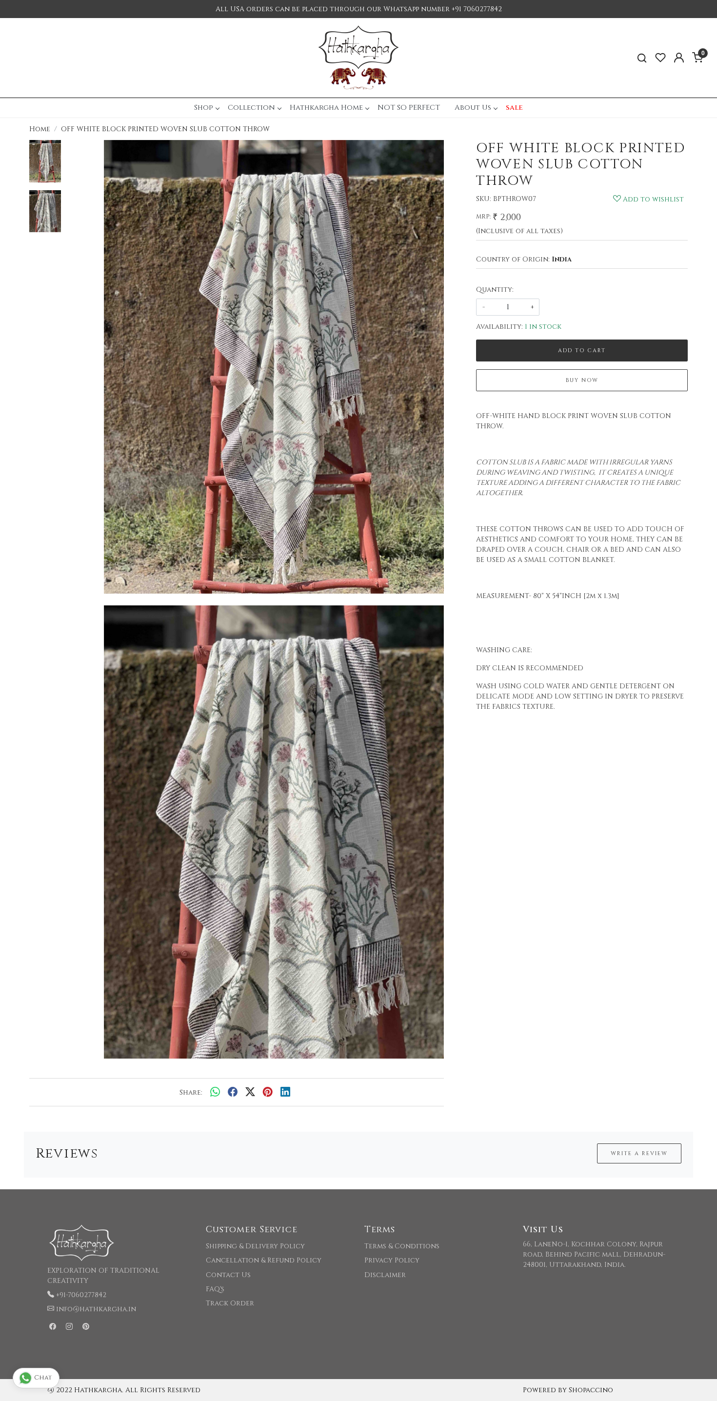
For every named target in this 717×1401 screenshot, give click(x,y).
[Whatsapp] (215, 1092)
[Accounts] (679, 57)
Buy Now (582, 380)
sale (514, 107)
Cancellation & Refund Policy (263, 1260)
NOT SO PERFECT (409, 107)
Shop (203, 107)
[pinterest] (268, 1092)
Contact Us (228, 1275)
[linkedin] (285, 1092)
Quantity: (495, 289)
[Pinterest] (85, 1327)
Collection (251, 107)
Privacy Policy (391, 1260)
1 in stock (543, 326)
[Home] (358, 58)
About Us (473, 107)
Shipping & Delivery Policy (255, 1246)
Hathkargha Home (326, 107)
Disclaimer (385, 1275)
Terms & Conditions (401, 1246)
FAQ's (215, 1289)
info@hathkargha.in (96, 1309)
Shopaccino (591, 1390)
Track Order (230, 1303)
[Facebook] (52, 1327)
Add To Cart (582, 350)
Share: (190, 1092)
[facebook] (232, 1092)
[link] (642, 57)
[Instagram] (69, 1327)
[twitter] (250, 1092)
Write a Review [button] (639, 1153)
